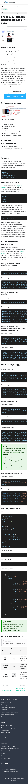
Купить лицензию (6, 725)
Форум (3, 753)
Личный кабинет (6, 758)
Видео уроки (5, 751)
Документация (5, 733)
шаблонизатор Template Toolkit (12, 450)
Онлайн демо (5, 730)
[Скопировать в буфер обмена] (25, 172)
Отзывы (3, 756)
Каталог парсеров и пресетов (10, 748)
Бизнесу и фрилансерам (8, 707)
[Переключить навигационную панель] (2, 2)
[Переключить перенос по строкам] (22, 273)
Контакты (4, 767)
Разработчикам (5, 709)
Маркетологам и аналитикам (9, 712)
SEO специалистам (6, 705)
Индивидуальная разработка (9, 771)
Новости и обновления (8, 746)
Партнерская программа (8, 769)
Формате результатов (10, 448)
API (2, 735)
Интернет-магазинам (7, 714)
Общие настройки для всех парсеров (14, 643)
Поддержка (4, 737)
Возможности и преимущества (10, 728)
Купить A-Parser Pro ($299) (15, 96)
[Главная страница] (2, 7)
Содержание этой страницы (10, 13)
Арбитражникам (6, 717)
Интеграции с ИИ (6, 702)
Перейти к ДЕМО (17, 91)
